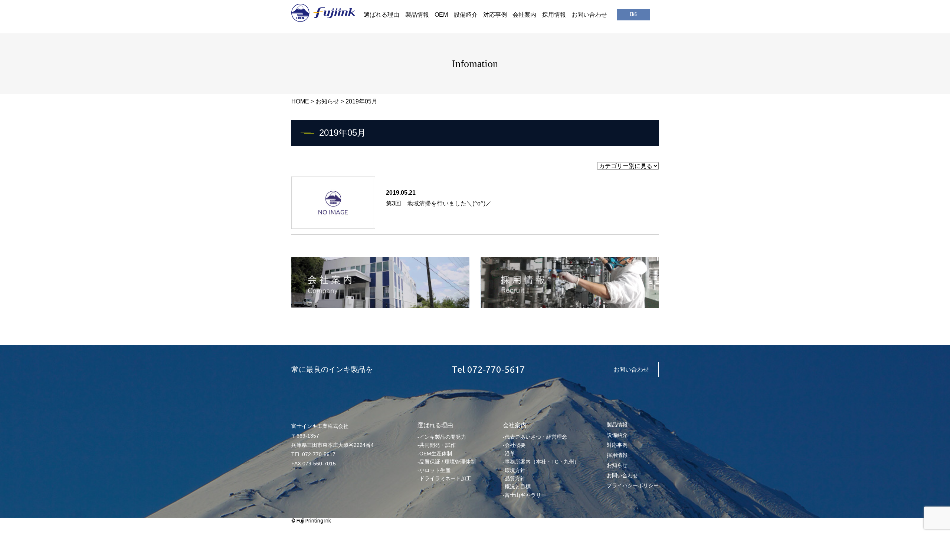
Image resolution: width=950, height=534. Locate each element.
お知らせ (327, 101)
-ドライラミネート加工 (444, 478)
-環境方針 (514, 470)
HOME (300, 101)
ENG (633, 14)
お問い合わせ (589, 14)
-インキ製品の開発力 (441, 437)
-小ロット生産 (434, 470)
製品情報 (417, 14)
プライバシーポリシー (633, 485)
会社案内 (524, 14)
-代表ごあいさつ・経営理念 (535, 437)
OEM (441, 14)
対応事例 (495, 14)
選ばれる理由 (381, 14)
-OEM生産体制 (434, 453)
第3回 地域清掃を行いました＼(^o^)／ (438, 203)
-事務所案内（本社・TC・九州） (541, 462)
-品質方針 (514, 478)
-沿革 (509, 453)
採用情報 (554, 14)
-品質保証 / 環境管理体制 (446, 462)
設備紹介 (466, 14)
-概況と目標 (517, 487)
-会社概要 (514, 445)
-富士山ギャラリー (524, 495)
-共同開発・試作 (436, 445)
